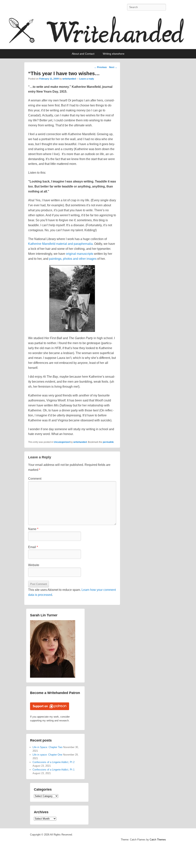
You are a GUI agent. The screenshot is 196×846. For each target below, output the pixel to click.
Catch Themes (158, 839)
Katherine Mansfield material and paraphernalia (60, 243)
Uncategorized (62, 442)
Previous (100, 67)
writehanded (69, 78)
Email (33, 547)
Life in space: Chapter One (47, 754)
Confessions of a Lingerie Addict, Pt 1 (53, 769)
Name (33, 529)
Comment (34, 478)
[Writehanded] (98, 31)
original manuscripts (79, 253)
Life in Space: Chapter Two (47, 747)
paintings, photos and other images (73, 258)
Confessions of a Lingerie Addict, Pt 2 (53, 762)
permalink (108, 442)
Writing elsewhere (113, 53)
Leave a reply (86, 78)
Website (33, 565)
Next (113, 67)
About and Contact (83, 53)
